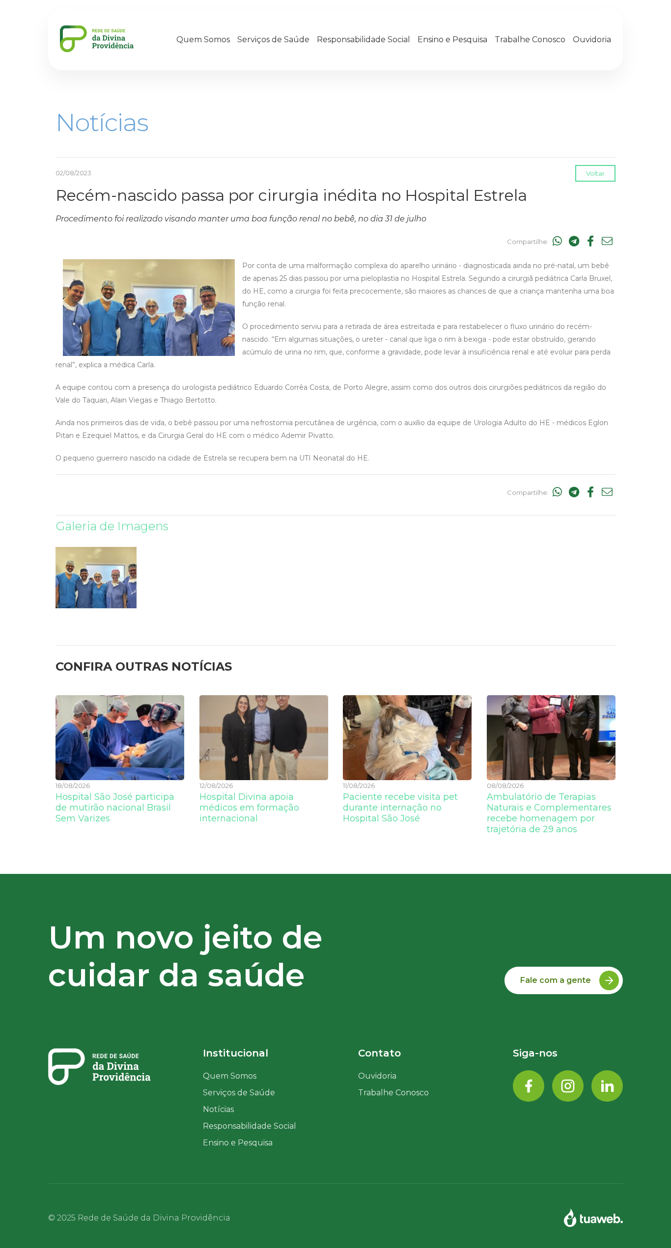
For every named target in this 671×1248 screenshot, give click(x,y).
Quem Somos (203, 39)
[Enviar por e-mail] (607, 241)
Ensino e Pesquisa (452, 39)
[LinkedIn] (607, 1086)
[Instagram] (568, 1086)
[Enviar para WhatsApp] (557, 241)
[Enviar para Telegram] (573, 241)
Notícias (218, 1109)
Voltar (595, 173)
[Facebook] (528, 1086)
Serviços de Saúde (273, 39)
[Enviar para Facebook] (590, 241)
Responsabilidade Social (363, 39)
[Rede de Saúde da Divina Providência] (97, 39)
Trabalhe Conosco (393, 1092)
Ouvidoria (592, 39)
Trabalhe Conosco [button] (530, 39)
